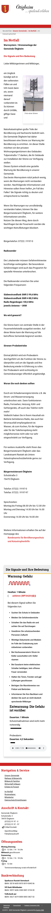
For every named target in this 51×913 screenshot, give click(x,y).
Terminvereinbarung (13, 868)
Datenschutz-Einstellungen (15, 800)
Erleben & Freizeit (12, 787)
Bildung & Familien (12, 781)
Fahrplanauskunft (12, 834)
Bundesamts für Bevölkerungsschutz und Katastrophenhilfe (26, 539)
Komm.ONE (40, 910)
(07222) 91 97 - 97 (12, 824)
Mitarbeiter (9, 797)
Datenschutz (6, 905)
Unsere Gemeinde (20, 31)
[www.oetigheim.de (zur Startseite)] (25, 13)
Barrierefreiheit (17, 905)
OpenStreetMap (11, 831)
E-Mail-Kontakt (11, 827)
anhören (23, 595)
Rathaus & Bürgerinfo (13, 778)
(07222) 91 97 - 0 (11, 821)
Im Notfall (32, 31)
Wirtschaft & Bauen (12, 784)
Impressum (6, 907)
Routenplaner (10, 794)
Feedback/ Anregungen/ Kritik (32, 905)
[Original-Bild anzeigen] (33, 110)
